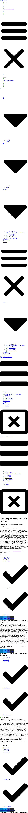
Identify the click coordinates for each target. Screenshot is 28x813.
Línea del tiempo (6, 240)
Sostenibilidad (6, 239)
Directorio (5, 242)
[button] (14, 44)
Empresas (5, 391)
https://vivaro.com (17, 646)
